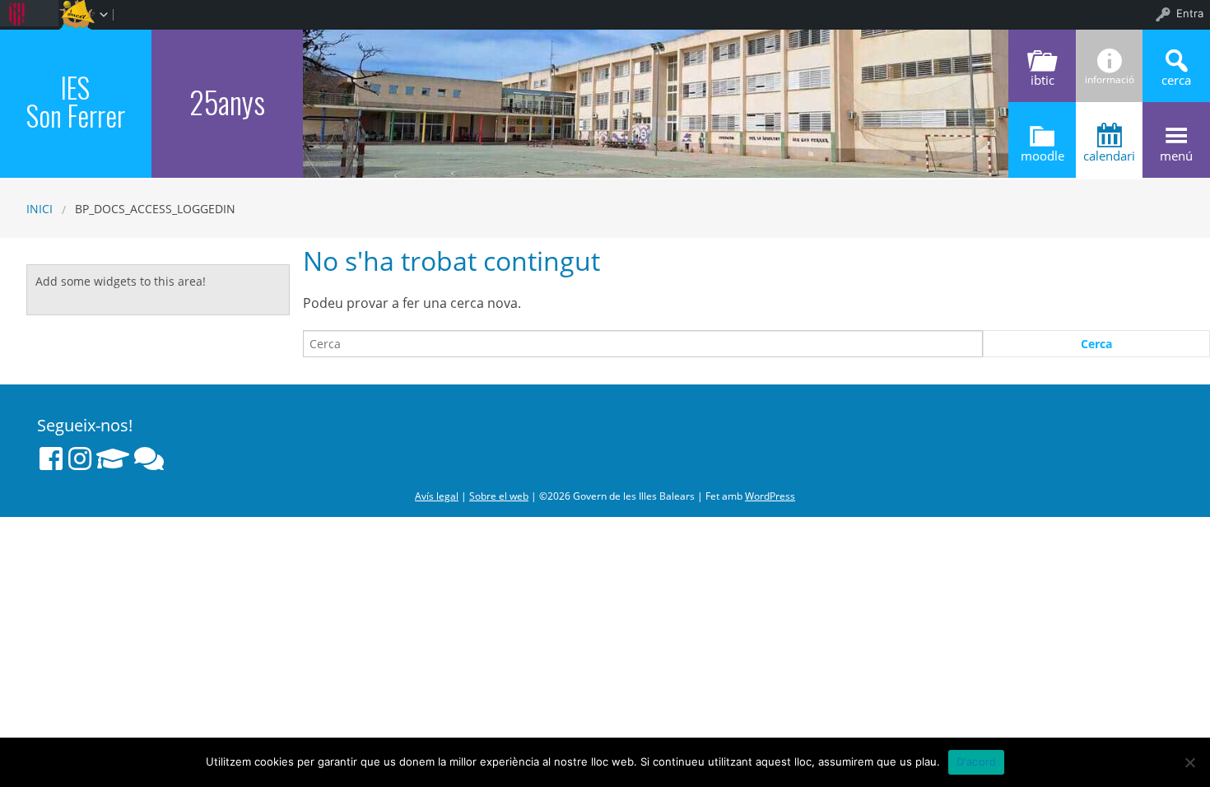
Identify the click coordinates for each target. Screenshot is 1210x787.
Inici (39, 209)
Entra (1189, 13)
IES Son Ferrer (75, 101)
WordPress (770, 496)
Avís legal (436, 496)
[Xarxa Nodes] (149, 458)
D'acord (976, 761)
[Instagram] (79, 458)
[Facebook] (51, 458)
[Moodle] (112, 458)
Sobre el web (498, 496)
